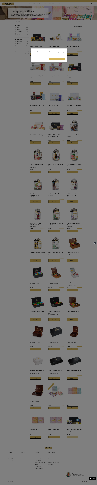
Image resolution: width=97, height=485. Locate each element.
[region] (49, 55)
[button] (94, 243)
